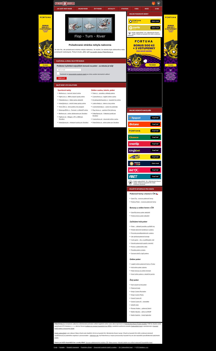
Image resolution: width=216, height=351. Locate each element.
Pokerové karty (135, 288)
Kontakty (62, 347)
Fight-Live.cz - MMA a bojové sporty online (72, 96)
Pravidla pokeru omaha (138, 250)
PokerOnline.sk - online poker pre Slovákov (105, 122)
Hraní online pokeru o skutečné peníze (143, 274)
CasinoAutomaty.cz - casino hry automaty (105, 107)
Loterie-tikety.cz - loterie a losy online (103, 103)
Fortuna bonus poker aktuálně (140, 216)
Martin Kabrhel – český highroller (141, 315)
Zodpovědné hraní (136, 326)
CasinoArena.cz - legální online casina (104, 96)
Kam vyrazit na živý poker (139, 285)
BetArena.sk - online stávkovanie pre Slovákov (73, 113)
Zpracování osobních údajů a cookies (105, 347)
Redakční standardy (73, 347)
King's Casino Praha (137, 295)
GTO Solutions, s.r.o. (142, 347)
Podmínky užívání (86, 347)
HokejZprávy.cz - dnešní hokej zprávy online (72, 103)
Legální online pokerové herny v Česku (143, 264)
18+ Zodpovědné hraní (126, 347)
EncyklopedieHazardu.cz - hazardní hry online (106, 100)
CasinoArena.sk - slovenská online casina (105, 119)
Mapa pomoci (113, 342)
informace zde (94, 335)
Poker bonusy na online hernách (141, 271)
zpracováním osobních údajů (77, 74)
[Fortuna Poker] (144, 71)
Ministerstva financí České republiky (136, 324)
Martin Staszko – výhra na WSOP (141, 312)
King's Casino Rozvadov (138, 291)
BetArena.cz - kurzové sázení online (70, 93)
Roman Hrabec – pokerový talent (141, 308)
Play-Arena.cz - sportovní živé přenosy (104, 110)
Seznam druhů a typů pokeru (140, 253)
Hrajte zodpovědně (60, 333)
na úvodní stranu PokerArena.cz (101, 52)
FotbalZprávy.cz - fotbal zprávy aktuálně (71, 100)
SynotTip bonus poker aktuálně (140, 212)
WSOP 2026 (135, 305)
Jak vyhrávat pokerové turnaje (140, 236)
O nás (55, 347)
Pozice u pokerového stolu (139, 247)
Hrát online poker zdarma (139, 267)
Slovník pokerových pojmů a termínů (142, 243)
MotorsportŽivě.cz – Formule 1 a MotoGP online (73, 110)
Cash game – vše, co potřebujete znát (142, 240)
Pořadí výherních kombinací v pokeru (142, 230)
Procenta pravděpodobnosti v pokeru (142, 233)
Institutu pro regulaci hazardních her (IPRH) (98, 326)
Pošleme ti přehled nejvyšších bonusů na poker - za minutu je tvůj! (85, 66)
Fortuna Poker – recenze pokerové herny (143, 202)
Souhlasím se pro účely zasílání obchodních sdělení (85, 74)
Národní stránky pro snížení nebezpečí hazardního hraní (135, 342)
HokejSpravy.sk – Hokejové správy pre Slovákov (73, 122)
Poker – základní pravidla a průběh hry (143, 226)
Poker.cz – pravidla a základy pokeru (103, 93)
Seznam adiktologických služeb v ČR (97, 342)
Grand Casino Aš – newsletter (140, 301)
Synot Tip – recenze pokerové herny (142, 198)
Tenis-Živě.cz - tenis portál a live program (71, 107)
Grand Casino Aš (136, 298)
